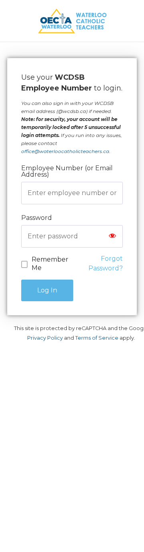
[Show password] (112, 236)
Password (36, 218)
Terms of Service (96, 338)
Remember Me (50, 264)
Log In (47, 290)
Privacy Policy (45, 338)
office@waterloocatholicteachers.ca (65, 151)
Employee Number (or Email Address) (67, 171)
